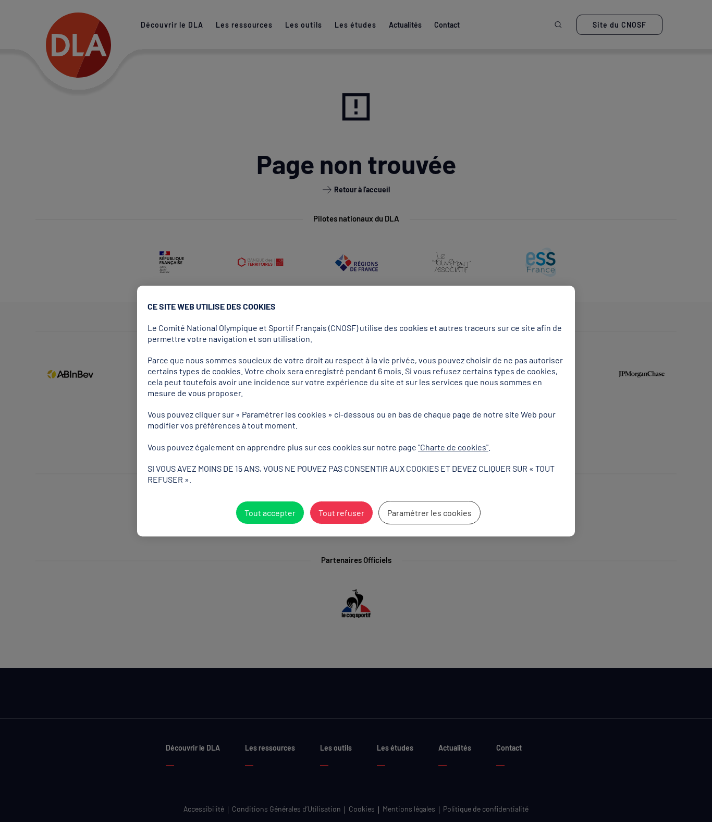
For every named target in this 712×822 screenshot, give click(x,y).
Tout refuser (341, 513)
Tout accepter (270, 513)
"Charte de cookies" (453, 447)
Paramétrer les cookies (429, 513)
